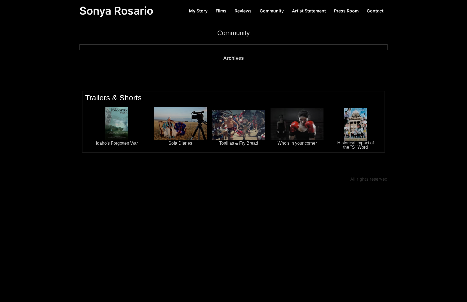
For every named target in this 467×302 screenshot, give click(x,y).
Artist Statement (309, 11)
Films (221, 11)
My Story (198, 11)
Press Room (346, 11)
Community (272, 11)
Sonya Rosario (116, 10)
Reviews (243, 11)
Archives (233, 58)
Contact (375, 11)
